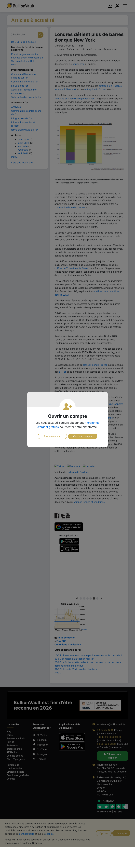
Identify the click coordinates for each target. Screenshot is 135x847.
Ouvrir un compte (82, 436)
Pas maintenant (52, 436)
